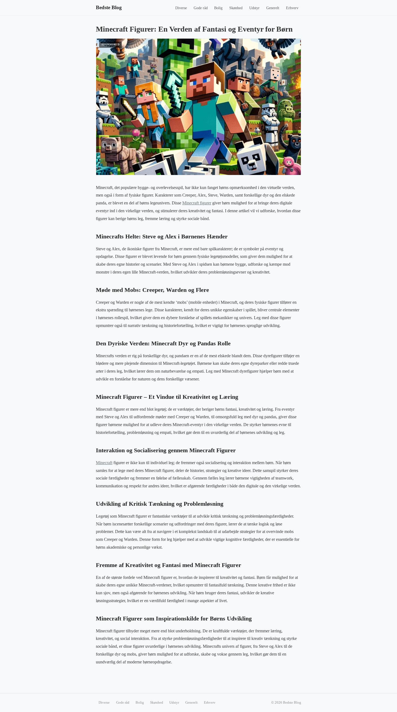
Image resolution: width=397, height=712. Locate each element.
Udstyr (254, 8)
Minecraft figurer (196, 203)
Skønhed (236, 8)
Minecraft (104, 462)
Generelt (272, 8)
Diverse (181, 8)
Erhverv (292, 8)
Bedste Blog (109, 7)
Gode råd (201, 8)
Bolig (218, 8)
